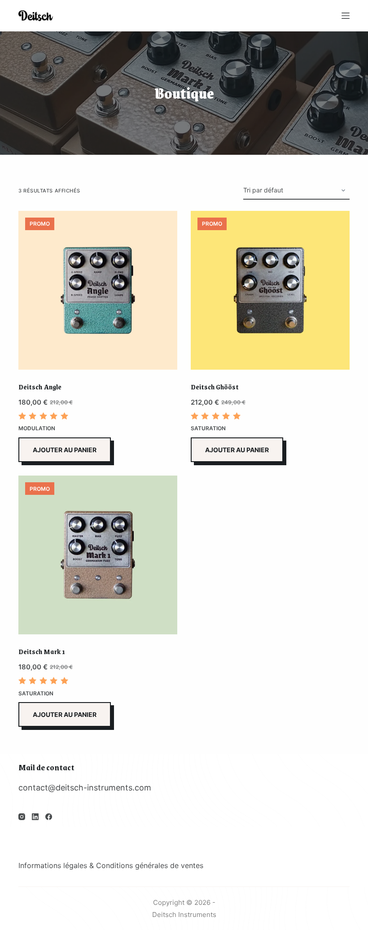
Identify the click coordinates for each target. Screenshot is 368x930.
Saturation (208, 428)
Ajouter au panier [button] (64, 450)
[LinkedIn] (35, 816)
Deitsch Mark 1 (41, 651)
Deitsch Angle (39, 386)
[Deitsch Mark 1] (97, 555)
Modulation (36, 428)
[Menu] (346, 16)
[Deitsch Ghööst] (270, 290)
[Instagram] (21, 816)
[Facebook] (48, 816)
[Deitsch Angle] (97, 290)
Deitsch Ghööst (215, 386)
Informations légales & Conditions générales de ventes (110, 865)
